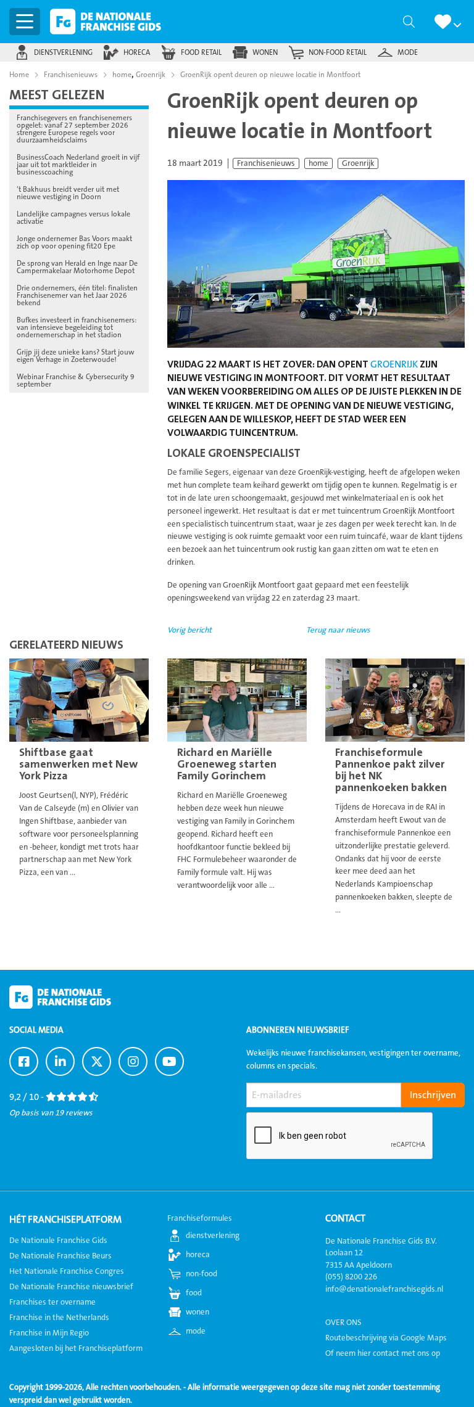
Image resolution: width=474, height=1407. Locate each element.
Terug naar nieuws (338, 630)
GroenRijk (394, 364)
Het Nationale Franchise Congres (66, 1271)
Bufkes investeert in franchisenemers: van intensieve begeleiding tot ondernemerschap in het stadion (76, 327)
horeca (136, 52)
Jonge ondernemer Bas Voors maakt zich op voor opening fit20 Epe (74, 242)
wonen (265, 52)
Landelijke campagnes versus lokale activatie (73, 218)
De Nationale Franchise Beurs (60, 1256)
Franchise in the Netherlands (59, 1317)
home (318, 163)
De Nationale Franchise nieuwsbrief (71, 1286)
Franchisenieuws (266, 163)
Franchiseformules (199, 1218)
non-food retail (338, 52)
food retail (201, 52)
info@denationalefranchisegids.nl (384, 1289)
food (194, 1293)
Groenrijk (358, 163)
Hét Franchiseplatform (65, 1219)
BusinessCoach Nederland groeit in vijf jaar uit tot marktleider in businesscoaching (78, 164)
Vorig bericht (189, 630)
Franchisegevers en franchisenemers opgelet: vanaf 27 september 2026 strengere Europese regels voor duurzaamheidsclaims (74, 128)
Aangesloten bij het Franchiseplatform (76, 1348)
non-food (201, 1274)
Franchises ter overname (52, 1302)
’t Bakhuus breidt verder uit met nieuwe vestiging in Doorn (68, 193)
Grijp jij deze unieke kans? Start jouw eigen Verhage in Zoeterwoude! (76, 356)
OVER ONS (343, 1322)
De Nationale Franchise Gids (105, 21)
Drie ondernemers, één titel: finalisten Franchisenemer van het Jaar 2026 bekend (77, 295)
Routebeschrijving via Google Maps (386, 1338)
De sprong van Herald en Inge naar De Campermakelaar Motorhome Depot (77, 267)
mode (407, 52)
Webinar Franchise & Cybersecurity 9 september (76, 380)
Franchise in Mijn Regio (49, 1333)
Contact (345, 1218)
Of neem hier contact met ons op (382, 1353)
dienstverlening (63, 52)
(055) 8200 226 (351, 1277)
